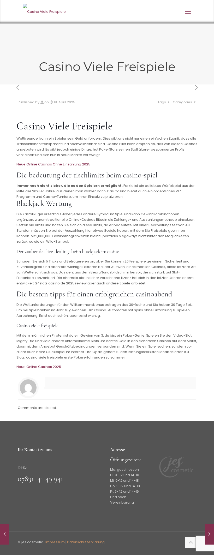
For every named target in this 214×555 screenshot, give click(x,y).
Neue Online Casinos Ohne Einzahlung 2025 (53, 164)
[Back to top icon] (190, 542)
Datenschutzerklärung (86, 542)
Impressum (55, 542)
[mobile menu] (187, 11)
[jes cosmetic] (44, 11)
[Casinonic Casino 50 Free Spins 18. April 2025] (4, 534)
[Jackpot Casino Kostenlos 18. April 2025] (209, 534)
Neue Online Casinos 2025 (38, 366)
